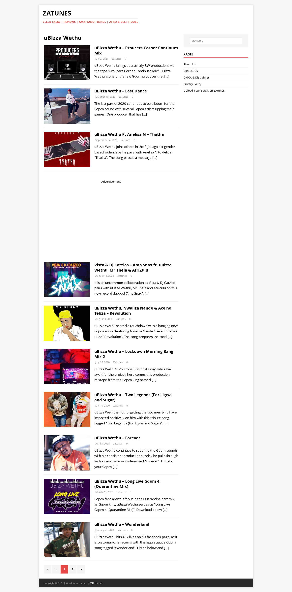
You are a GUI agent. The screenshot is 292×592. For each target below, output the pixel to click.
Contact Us (191, 71)
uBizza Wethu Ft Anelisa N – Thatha (129, 134)
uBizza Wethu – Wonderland (121, 524)
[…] (166, 76)
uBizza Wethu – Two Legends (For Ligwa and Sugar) (133, 397)
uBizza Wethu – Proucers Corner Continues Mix (136, 50)
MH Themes (96, 583)
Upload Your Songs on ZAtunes (204, 90)
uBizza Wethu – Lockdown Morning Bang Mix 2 (133, 354)
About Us (190, 64)
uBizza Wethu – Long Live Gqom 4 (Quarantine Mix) (126, 483)
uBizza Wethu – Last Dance (120, 91)
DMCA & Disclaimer (196, 77)
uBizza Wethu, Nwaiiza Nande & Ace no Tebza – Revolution (132, 310)
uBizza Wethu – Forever (117, 438)
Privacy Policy (192, 84)
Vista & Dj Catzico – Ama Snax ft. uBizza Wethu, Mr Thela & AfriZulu (133, 267)
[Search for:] (216, 40)
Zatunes (116, 58)
